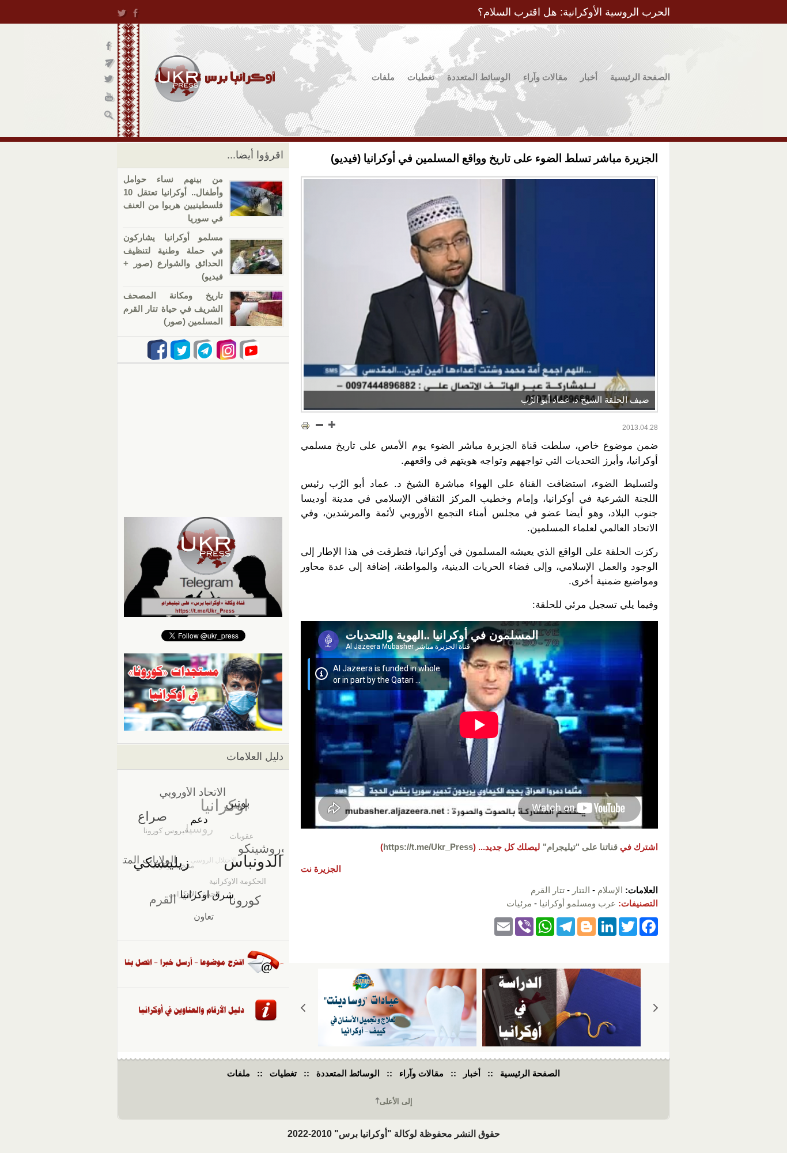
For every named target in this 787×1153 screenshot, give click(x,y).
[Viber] (524, 926)
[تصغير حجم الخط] (320, 424)
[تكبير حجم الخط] (331, 424)
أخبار (588, 77)
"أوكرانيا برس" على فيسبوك (110, 46)
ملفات (383, 77)
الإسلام (610, 890)
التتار (581, 890)
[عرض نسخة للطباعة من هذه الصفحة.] (305, 426)
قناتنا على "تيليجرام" (580, 847)
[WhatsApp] (545, 926)
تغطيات (420, 77)
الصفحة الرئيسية (640, 77)
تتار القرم (548, 890)
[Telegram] (566, 926)
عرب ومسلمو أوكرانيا (577, 903)
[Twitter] (628, 926)
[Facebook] (649, 926)
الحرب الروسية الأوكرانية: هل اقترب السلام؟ (574, 12)
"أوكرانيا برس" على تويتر (110, 81)
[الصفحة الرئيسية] (214, 78)
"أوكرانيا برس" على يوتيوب (110, 98)
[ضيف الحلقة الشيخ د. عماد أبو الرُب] (479, 294)
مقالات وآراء (545, 77)
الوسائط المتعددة (478, 77)
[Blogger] (586, 926)
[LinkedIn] (607, 926)
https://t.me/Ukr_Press (428, 847)
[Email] (503, 926)
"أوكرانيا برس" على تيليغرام (110, 64)
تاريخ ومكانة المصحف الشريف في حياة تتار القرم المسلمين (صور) (173, 308)
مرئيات (519, 903)
